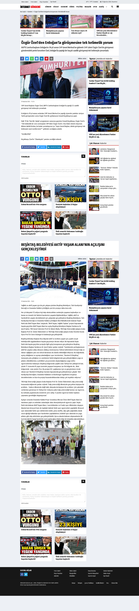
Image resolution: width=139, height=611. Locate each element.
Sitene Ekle (114, 583)
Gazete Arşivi (92, 576)
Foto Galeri (57, 571)
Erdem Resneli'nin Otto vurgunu (34, 204)
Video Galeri (73, 571)
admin (84, 58)
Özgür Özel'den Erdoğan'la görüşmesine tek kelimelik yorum (51, 12)
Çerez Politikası (89, 583)
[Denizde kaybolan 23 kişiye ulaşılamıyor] (70, 193)
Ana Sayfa (23, 12)
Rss (108, 583)
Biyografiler (73, 573)
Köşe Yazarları (58, 573)
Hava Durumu (92, 571)
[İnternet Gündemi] (30, 7)
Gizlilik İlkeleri (100, 583)
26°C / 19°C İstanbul (92, 2)
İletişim (80, 583)
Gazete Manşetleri (93, 573)
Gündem (30, 12)
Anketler (56, 576)
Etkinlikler (72, 576)
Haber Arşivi (106, 573)
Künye (73, 583)
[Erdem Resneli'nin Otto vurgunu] (36, 193)
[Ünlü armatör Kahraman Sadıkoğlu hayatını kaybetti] (70, 220)
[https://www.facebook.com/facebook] (22, 574)
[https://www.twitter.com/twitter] (26, 574)
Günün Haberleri (108, 571)
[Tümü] (106, 6)
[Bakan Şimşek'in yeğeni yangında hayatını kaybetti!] (36, 220)
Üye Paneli (53, 2)
